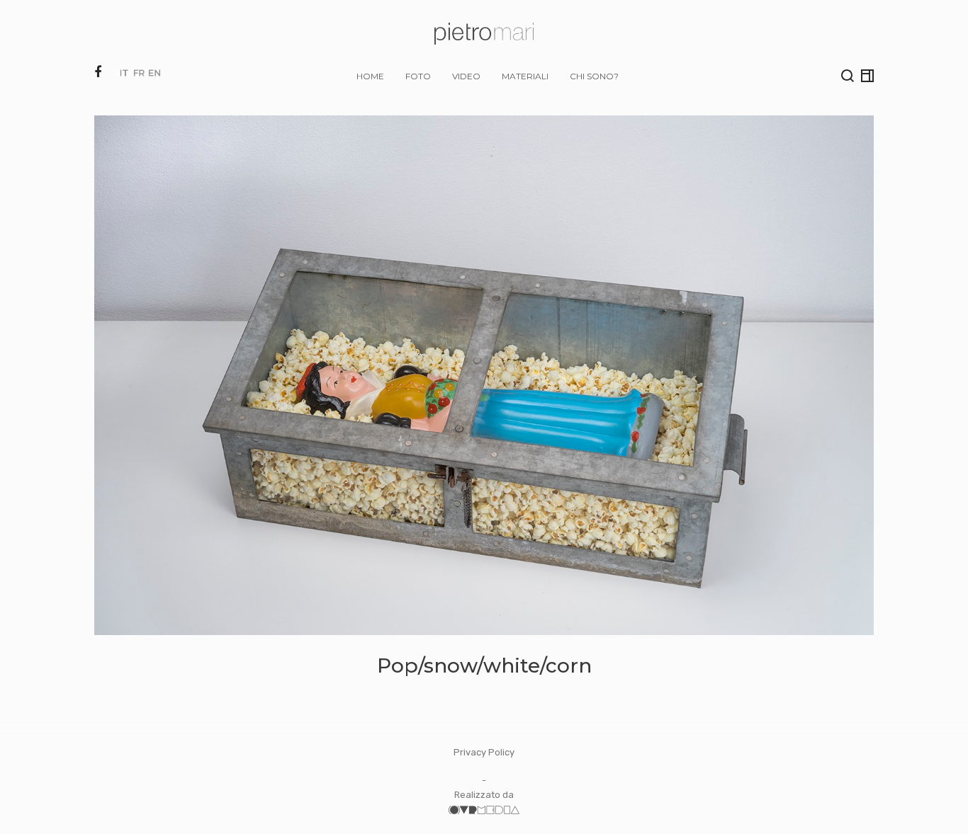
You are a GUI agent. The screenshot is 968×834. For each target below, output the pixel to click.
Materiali (525, 76)
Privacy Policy (484, 752)
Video (466, 76)
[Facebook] (97, 72)
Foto (418, 76)
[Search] (847, 75)
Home (370, 76)
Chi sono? (594, 76)
